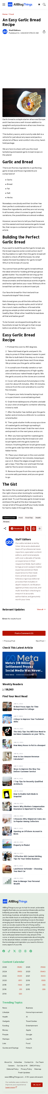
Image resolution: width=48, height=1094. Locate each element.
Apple (28, 1030)
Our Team (40, 1062)
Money (5, 1030)
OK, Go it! (37, 1085)
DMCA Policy (35, 1065)
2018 (12, 985)
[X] (27, 528)
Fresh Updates (24, 1072)
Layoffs (29, 1039)
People (5, 1034)
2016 (12, 989)
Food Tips (29, 518)
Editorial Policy (12, 1069)
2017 (36, 985)
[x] (14, 951)
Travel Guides (31, 1021)
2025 (36, 967)
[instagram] (20, 951)
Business (29, 1008)
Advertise (18, 1062)
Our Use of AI (22, 1065)
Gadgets (5, 1021)
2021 (36, 976)
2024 (12, 971)
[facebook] (3, 951)
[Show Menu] (4, 4)
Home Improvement (34, 1012)
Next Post (40, 641)
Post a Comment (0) (24, 633)
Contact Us (28, 1062)
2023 (36, 971)
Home (5, 14)
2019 (36, 980)
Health (38, 518)
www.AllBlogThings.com (14, 1077)
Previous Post (9, 641)
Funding (5, 1025)
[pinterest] (31, 951)
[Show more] (39, 528)
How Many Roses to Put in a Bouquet (29, 745)
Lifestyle (5, 1012)
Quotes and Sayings (10, 1048)
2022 (12, 976)
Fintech (29, 1048)
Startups (5, 1039)
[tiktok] (9, 951)
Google (29, 1034)
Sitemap (37, 1069)
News (4, 1008)
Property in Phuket (22, 845)
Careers (11, 1065)
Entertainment (32, 1025)
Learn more (10, 1087)
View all (40, 609)
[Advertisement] (24, 61)
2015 (36, 989)
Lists (4, 1043)
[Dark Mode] (39, 4)
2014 (12, 994)
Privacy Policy (26, 1069)
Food (11, 14)
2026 (12, 967)
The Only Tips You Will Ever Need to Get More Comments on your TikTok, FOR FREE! (30, 734)
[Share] (43, 31)
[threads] (25, 951)
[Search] (44, 4)
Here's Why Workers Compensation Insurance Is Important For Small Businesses (29, 808)
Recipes (6, 521)
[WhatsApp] (33, 528)
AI (27, 1017)
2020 (12, 980)
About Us (8, 1062)
